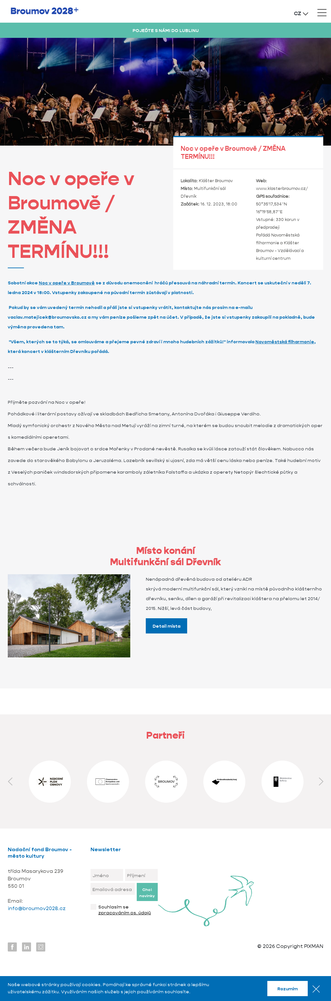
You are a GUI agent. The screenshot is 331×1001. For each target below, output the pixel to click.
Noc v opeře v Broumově (67, 283)
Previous (10, 781)
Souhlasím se (124, 910)
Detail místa (166, 626)
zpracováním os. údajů (124, 913)
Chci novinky (147, 892)
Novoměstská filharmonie (284, 342)
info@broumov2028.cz (37, 908)
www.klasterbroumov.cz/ (282, 188)
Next (321, 781)
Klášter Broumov (216, 180)
